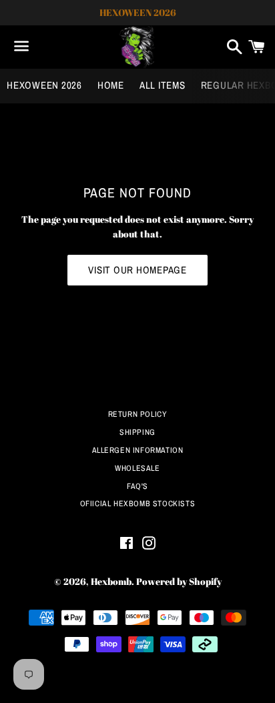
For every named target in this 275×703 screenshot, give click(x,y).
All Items (163, 85)
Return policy (138, 414)
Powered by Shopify (179, 581)
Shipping (137, 432)
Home (110, 85)
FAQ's (137, 486)
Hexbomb (111, 581)
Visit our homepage (137, 270)
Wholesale (137, 468)
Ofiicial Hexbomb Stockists (138, 503)
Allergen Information (138, 450)
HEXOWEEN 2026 (44, 85)
